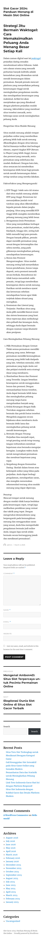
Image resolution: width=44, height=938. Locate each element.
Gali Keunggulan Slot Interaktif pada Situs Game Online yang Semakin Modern (21, 765)
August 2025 (12, 878)
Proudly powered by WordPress (26, 933)
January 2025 (12, 902)
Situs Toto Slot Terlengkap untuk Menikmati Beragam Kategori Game (22, 755)
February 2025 (13, 898)
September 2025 (14, 875)
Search (6, 726)
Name (7, 610)
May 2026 (11, 848)
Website (7, 634)
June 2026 (11, 844)
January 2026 (12, 861)
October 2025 (12, 871)
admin (9, 545)
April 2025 (11, 892)
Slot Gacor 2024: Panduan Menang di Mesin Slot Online (18, 12)
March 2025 (11, 895)
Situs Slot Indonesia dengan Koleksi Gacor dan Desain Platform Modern (22, 792)
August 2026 (12, 838)
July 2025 (10, 882)
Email (7, 622)
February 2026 (13, 858)
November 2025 (13, 868)
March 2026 (12, 854)
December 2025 (13, 865)
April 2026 (11, 851)
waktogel (36, 58)
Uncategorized (13, 921)
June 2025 (11, 885)
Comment (9, 574)
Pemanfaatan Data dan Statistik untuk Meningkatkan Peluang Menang (21, 775)
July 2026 (10, 841)
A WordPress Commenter (15, 815)
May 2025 (10, 888)
